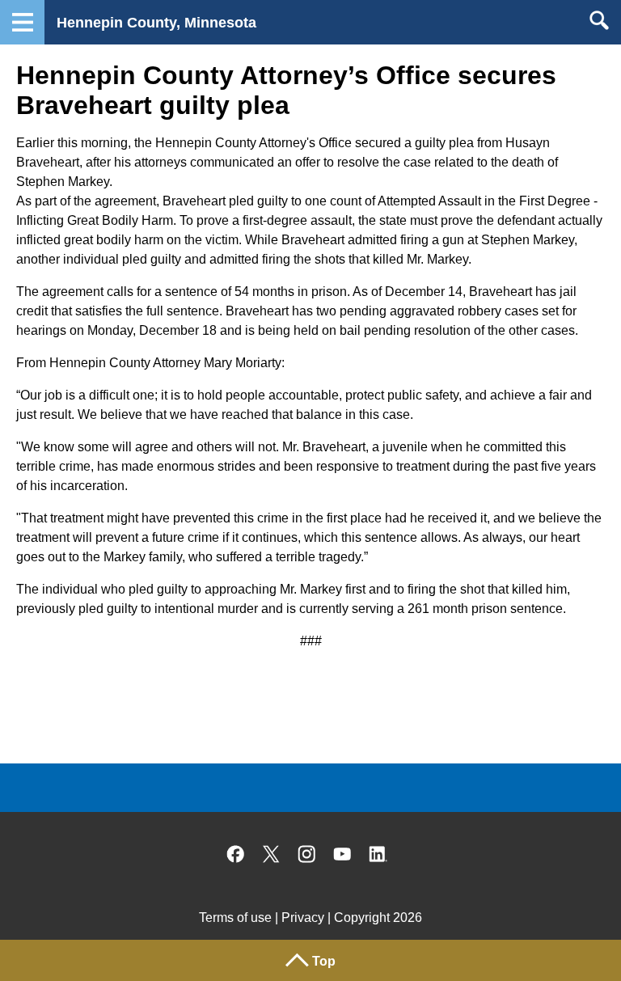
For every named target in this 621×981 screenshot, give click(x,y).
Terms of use (235, 917)
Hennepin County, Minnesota (156, 23)
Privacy (302, 917)
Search (599, 20)
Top (324, 961)
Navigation (22, 22)
